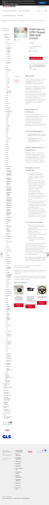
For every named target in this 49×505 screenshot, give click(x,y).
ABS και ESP (9, 166)
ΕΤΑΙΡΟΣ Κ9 (9, 358)
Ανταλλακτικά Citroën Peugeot (10, 10)
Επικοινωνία (18, 461)
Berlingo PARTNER (9, 210)
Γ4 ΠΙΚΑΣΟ (9, 343)
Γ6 (7, 349)
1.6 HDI (8, 87)
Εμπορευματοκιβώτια (8, 387)
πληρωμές (18, 485)
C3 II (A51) (9, 261)
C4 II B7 (8, 272)
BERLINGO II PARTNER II (9, 189)
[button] (26, 29)
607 (7, 162)
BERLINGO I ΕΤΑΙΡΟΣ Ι (9, 179)
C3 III (8, 265)
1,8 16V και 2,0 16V (9, 63)
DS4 (7, 300)
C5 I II (8, 281)
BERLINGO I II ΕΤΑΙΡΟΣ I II (9, 175)
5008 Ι (41, 65)
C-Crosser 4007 (9, 234)
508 (7, 160)
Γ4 (7, 337)
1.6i (7, 89)
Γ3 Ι (7, 329)
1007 (7, 95)
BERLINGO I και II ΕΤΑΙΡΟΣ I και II (9, 183)
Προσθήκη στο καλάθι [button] (19, 305)
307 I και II (9, 138)
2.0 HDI (8, 109)
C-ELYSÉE (9, 236)
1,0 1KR (8, 39)
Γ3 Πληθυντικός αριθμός (9, 334)
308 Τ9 (8, 148)
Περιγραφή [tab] (16, 76)
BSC (7, 223)
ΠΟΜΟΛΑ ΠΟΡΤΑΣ (41, 66)
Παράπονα (18, 483)
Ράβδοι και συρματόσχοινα (7, 410)
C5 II (7, 285)
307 (7, 136)
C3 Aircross (9, 257)
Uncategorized (13, 20)
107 (7, 97)
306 (7, 134)
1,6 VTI (8, 58)
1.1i (7, 72)
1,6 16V (8, 56)
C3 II (7, 259)
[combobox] (41, 6)
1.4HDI (8, 83)
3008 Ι (26, 20)
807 (7, 164)
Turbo (6, 372)
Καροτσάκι (18, 463)
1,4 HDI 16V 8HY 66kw (9, 48)
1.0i (7, 67)
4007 (7, 150)
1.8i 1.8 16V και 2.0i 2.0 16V (9, 92)
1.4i (7, 85)
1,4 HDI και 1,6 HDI (9, 51)
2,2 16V (8, 107)
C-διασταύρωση (9, 241)
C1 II (7, 245)
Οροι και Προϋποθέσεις (24, 10)
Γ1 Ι (7, 323)
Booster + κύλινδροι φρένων (9, 220)
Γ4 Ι (7, 339)
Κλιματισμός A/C (9, 360)
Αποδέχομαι (42, 2)
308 (7, 144)
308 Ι (7, 146)
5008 (7, 156)
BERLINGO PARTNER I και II (9, 214)
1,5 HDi (8, 54)
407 (7, 154)
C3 (7, 253)
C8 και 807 (9, 291)
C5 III (8, 287)
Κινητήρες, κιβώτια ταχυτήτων (6, 403)
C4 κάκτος (9, 279)
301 (7, 132)
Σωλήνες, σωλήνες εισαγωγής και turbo (8, 376)
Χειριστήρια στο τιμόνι (8, 381)
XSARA (8, 315)
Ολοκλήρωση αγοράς (19, 472)
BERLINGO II (9, 187)
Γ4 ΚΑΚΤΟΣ (9, 341)
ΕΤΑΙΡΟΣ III (9, 356)
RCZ (7, 311)
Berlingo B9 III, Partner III (9, 171)
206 (7, 119)
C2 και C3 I (9, 251)
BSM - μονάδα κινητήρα (9, 230)
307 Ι (7, 142)
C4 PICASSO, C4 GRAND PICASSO (9, 276)
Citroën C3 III (9, 293)
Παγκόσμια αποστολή (18, 480)
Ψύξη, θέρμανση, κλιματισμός (7, 417)
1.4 (7, 76)
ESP (7, 304)
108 (7, 101)
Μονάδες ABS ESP (9, 364)
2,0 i (7, 105)
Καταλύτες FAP (7, 395)
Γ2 (7, 327)
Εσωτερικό (6, 390)
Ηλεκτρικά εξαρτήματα (6, 393)
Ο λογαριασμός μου (19, 469)
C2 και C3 (9, 249)
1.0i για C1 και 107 (9, 70)
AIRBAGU (8, 168)
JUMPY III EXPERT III (9, 309)
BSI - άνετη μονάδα (9, 226)
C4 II (7, 270)
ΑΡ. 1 (8, 321)
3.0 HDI (8, 125)
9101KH (34, 69)
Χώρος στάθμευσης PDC (9, 369)
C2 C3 (8, 247)
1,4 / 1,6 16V (9, 43)
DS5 (7, 302)
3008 (7, 128)
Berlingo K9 (9, 207)
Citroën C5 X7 (9, 296)
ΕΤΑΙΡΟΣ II (9, 354)
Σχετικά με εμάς (18, 488)
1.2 (7, 74)
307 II (8, 140)
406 (7, 152)
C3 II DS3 (8, 263)
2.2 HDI (8, 113)
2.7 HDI (8, 115)
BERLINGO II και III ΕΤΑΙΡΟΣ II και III (9, 194)
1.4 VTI (8, 80)
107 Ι (7, 99)
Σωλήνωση (9, 366)
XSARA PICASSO (8, 318)
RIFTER (8, 313)
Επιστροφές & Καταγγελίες (9, 15)
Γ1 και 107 (9, 325)
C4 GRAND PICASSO (9, 268)
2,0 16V (8, 103)
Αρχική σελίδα (7, 20)
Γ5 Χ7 (8, 347)
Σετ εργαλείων (7, 412)
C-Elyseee (9, 238)
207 (7, 121)
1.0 (7, 65)
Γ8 (7, 351)
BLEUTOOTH (9, 217)
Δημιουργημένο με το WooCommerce (21, 498)
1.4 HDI (8, 78)
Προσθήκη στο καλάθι (36, 58)
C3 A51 (8, 255)
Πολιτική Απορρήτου (18, 454)
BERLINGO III (9, 197)
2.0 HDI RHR (9, 111)
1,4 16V (8, 45)
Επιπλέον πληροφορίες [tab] (17, 80)
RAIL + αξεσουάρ (21, 20)
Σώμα (30, 67)
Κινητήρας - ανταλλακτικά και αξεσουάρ (7, 398)
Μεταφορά (20, 15)
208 (7, 123)
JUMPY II (8, 306)
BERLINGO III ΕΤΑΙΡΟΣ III (9, 200)
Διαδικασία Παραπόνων (18, 458)
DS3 (7, 298)
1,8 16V (8, 60)
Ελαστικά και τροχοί (7, 384)
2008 (7, 117)
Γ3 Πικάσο (9, 331)
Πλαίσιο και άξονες (6, 407)
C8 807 (8, 289)
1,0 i (7, 41)
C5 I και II (9, 283)
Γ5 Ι (7, 345)
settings (16, 4)
